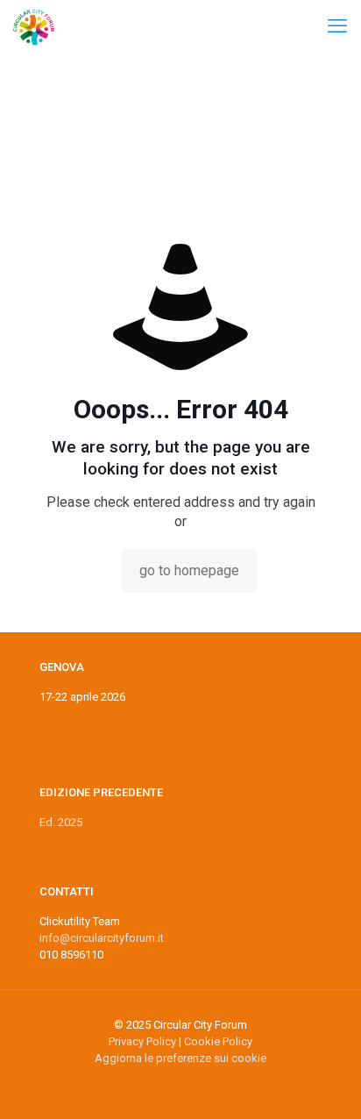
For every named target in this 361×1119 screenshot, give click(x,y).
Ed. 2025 (60, 822)
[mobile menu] (337, 26)
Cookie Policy (218, 1041)
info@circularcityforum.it (101, 937)
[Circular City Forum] (33, 26)
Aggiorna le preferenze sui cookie (180, 1058)
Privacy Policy (142, 1041)
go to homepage (189, 570)
